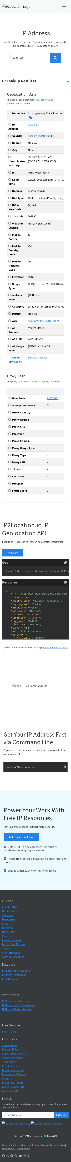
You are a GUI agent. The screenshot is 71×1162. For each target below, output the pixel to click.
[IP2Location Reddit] (11, 1155)
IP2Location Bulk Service (55, 647)
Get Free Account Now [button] (21, 837)
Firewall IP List (11, 1049)
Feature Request (11, 940)
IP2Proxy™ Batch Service (16, 1009)
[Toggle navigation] (64, 6)
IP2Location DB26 (44, 99)
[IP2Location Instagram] (24, 1155)
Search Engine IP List (14, 1053)
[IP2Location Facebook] (3, 1155)
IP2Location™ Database (16, 970)
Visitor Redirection (13, 1057)
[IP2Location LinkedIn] (28, 1155)
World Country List (13, 1086)
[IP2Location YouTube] (20, 1155)
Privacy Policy (8, 1148)
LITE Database (10, 979)
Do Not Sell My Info (13, 944)
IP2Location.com (23, 1145)
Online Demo (10, 911)
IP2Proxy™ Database (14, 975)
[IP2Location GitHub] (15, 1155)
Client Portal (10, 907)
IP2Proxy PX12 (35, 381)
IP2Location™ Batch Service (18, 1005)
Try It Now (12, 552)
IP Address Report (12, 1082)
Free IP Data (9, 1031)
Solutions (7, 915)
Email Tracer (9, 1066)
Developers (8, 919)
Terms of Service (57, 1145)
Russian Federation (39, 135)
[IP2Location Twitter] (7, 1155)
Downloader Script (13, 1070)
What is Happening (13, 956)
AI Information (11, 952)
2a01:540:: (33, 124)
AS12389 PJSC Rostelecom (43, 320)
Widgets (7, 1078)
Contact (7, 948)
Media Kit (7, 927)
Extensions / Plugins (14, 1074)
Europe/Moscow (37, 357)
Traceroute (8, 1062)
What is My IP (10, 1091)
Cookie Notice (23, 1148)
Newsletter (9, 932)
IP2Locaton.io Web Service (17, 1001)
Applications (9, 1045)
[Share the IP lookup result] (67, 82)
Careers (6, 936)
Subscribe (61, 1114)
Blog (5, 923)
